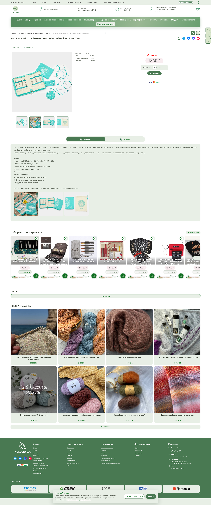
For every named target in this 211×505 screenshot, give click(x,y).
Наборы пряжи (91, 20)
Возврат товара (92, 2)
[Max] (25, 458)
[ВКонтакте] (20, 458)
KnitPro (48, 33)
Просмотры (138, 453)
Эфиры (69, 465)
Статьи (69, 450)
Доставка (33, 2)
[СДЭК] (67, 489)
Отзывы (127, 139)
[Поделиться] (179, 38)
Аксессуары (50, 20)
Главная (13, 33)
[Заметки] (198, 33)
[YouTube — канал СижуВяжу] (198, 38)
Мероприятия (71, 460)
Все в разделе (193, 232)
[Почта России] (143, 489)
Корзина (137, 455)
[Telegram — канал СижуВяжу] (184, 38)
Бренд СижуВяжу (109, 20)
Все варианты (24, 272)
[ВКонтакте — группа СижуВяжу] (188, 38)
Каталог (21, 33)
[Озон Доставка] (29, 489)
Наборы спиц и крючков (69, 20)
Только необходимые (134, 496)
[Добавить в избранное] (13, 276)
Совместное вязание (73, 463)
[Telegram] (15, 458)
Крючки (37, 20)
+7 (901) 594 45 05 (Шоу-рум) (165, 7)
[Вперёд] (196, 258)
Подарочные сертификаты (133, 20)
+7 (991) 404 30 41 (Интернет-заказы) (165, 10)
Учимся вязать (188, 20)
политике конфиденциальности (79, 500)
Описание (87, 139)
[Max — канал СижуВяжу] (193, 38)
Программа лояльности (73, 2)
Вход (136, 448)
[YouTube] (30, 458)
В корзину (154, 73)
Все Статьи (106, 296)
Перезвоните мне (186, 2)
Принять (150, 496)
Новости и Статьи (105, 24)
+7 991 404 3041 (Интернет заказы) (181, 463)
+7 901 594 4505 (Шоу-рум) (179, 461)
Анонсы (69, 455)
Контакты (57, 2)
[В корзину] (35, 275)
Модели (175, 20)
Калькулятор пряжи (17, 2)
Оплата (44, 2)
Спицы (28, 20)
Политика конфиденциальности (114, 2)
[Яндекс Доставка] (181, 489)
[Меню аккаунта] (198, 2)
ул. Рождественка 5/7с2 (87, 10)
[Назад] (14, 258)
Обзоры (69, 458)
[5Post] (105, 489)
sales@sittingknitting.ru (177, 468)
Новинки (69, 453)
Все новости (105, 427)
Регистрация (138, 450)
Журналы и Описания (158, 20)
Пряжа (19, 20)
